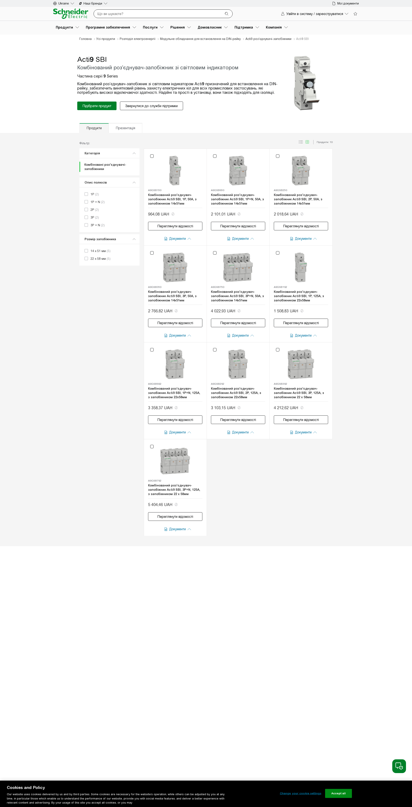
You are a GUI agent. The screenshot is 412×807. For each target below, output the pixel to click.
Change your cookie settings (300, 793)
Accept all (338, 793)
